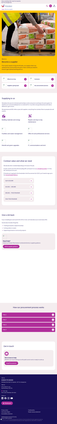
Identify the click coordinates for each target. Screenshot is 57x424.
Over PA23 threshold (11, 199)
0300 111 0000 (7, 380)
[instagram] (8, 398)
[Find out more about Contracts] (52, 79)
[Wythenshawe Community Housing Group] (7, 5)
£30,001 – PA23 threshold (12, 193)
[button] (5, 421)
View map (5, 390)
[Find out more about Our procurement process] (52, 85)
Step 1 (5, 314)
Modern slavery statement (34, 412)
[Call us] (47, 6)
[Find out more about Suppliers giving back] (25, 85)
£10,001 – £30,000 (10, 186)
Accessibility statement (7, 413)
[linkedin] (2, 398)
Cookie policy (31, 410)
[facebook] (5, 398)
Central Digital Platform (11, 175)
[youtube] (12, 398)
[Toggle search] (50, 6)
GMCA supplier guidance (11, 246)
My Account (8, 403)
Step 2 (5, 319)
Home (3, 9)
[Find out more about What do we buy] (25, 79)
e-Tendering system (42, 168)
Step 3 (5, 324)
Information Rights (5, 412)
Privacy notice (4, 410)
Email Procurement (11, 363)
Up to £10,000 (9, 180)
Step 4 (5, 329)
